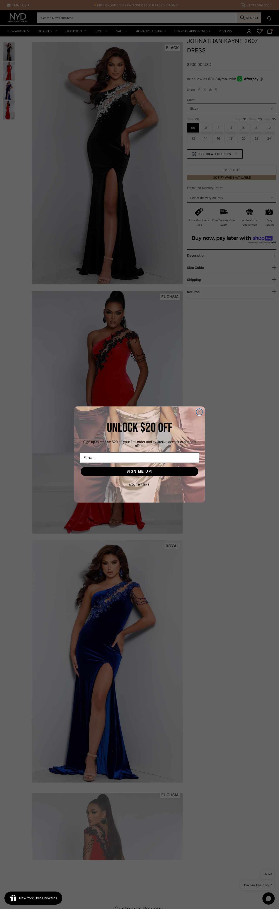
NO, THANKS (139, 484)
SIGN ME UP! (139, 471)
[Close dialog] (199, 412)
